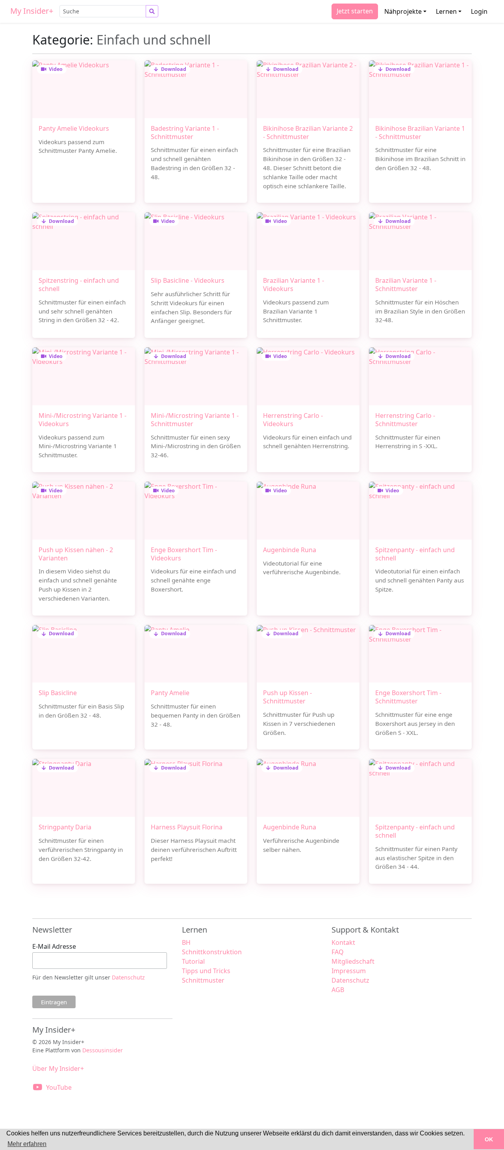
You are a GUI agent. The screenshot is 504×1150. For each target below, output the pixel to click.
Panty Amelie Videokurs (74, 128)
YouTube (59, 1087)
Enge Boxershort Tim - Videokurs (184, 553)
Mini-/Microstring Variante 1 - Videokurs (82, 419)
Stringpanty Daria (65, 827)
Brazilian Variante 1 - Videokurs (293, 284)
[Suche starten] (152, 11)
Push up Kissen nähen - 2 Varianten (76, 553)
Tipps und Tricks (206, 970)
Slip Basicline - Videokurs (187, 280)
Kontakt (343, 942)
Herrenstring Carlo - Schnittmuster (405, 419)
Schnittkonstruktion (212, 952)
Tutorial (193, 961)
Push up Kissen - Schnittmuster (287, 696)
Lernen (446, 11)
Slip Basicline (58, 692)
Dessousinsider (102, 1050)
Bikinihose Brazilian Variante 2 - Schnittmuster (308, 132)
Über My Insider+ (58, 1068)
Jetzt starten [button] (355, 11)
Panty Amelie (170, 692)
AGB (338, 989)
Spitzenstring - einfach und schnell (79, 284)
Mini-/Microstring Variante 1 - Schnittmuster (195, 419)
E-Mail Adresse (54, 946)
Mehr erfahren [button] (26, 1144)
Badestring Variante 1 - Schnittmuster (185, 132)
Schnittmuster (203, 980)
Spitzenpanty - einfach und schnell (415, 553)
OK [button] (489, 1139)
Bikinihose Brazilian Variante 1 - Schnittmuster (420, 132)
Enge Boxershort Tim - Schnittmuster (408, 696)
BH (186, 942)
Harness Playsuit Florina (186, 827)
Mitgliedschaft (353, 961)
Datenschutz (128, 977)
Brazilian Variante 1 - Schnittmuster (405, 284)
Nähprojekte (403, 11)
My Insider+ (31, 11)
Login (479, 11)
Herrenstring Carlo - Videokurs (293, 419)
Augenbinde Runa (289, 549)
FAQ (338, 952)
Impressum (349, 970)
